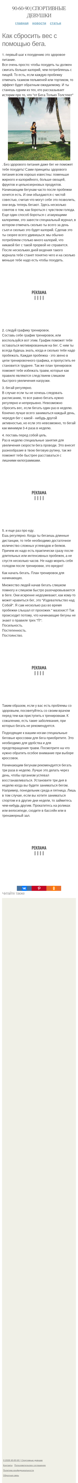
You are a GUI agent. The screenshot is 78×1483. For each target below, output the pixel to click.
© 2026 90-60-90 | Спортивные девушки (23, 1460)
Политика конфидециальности (18, 1470)
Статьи (55, 23)
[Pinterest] (39, 888)
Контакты (7, 1465)
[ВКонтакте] (24, 888)
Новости (39, 23)
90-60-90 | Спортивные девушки (39, 11)
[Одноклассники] (53, 888)
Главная (21, 23)
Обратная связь (11, 1475)
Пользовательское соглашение (30, 1465)
